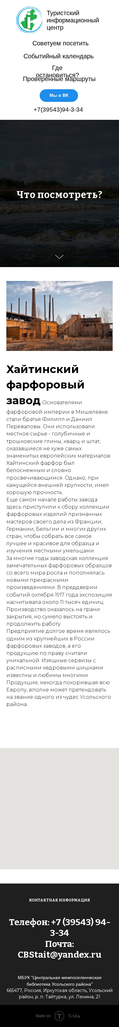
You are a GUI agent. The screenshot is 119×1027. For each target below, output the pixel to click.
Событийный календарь (58, 56)
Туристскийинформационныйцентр (73, 20)
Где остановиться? (57, 71)
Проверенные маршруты (59, 78)
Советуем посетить (60, 43)
